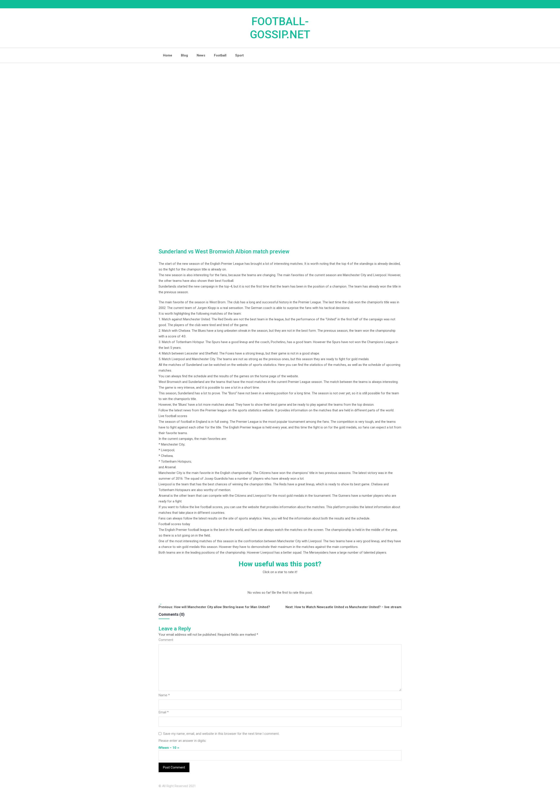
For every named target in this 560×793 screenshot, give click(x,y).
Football (220, 55)
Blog (184, 55)
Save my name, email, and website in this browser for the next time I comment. (221, 734)
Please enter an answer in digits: (182, 741)
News (201, 55)
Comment (166, 640)
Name (164, 695)
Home (167, 55)
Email (164, 712)
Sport (239, 55)
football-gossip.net (280, 28)
